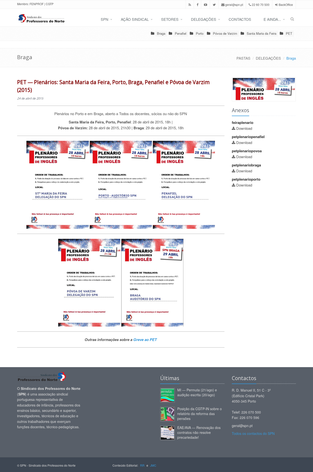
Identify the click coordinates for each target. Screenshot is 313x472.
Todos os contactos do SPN (253, 433)
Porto (199, 33)
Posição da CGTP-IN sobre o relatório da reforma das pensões (199, 413)
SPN (104, 19)
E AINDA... (272, 19)
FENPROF (37, 4)
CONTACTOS (240, 19)
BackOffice (286, 4)
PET (289, 33)
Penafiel (180, 33)
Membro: (23, 4)
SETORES (170, 19)
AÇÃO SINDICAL (135, 19)
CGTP (50, 4)
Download (244, 128)
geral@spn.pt (233, 4)
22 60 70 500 (260, 4)
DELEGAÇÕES (203, 19)
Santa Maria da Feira (261, 33)
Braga (161, 33)
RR (142, 465)
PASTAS (243, 58)
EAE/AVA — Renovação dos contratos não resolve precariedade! (199, 432)
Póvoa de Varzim (225, 33)
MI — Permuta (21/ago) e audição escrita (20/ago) (197, 392)
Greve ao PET (145, 339)
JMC (153, 465)
